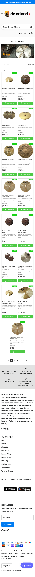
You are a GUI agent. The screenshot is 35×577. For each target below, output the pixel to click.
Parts (10, 553)
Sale (31, 551)
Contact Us (5, 450)
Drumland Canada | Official (13, 570)
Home (3, 551)
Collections (16, 551)
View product (10, 103)
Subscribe (8, 524)
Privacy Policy (6, 454)
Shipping (4, 461)
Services (23, 553)
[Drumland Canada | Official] (17, 14)
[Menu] (2, 14)
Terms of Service (7, 471)
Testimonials (5, 468)
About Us (4, 447)
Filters (29, 64)
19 (23, 360)
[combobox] (15, 27)
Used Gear (4, 553)
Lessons (16, 553)
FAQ (2, 440)
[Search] (31, 27)
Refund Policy (6, 457)
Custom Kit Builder (6, 559)
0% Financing (6, 464)
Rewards (21, 556)
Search (3, 444)
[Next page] (26, 360)
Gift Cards (30, 553)
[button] (2, 64)
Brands (8, 551)
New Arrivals (24, 551)
